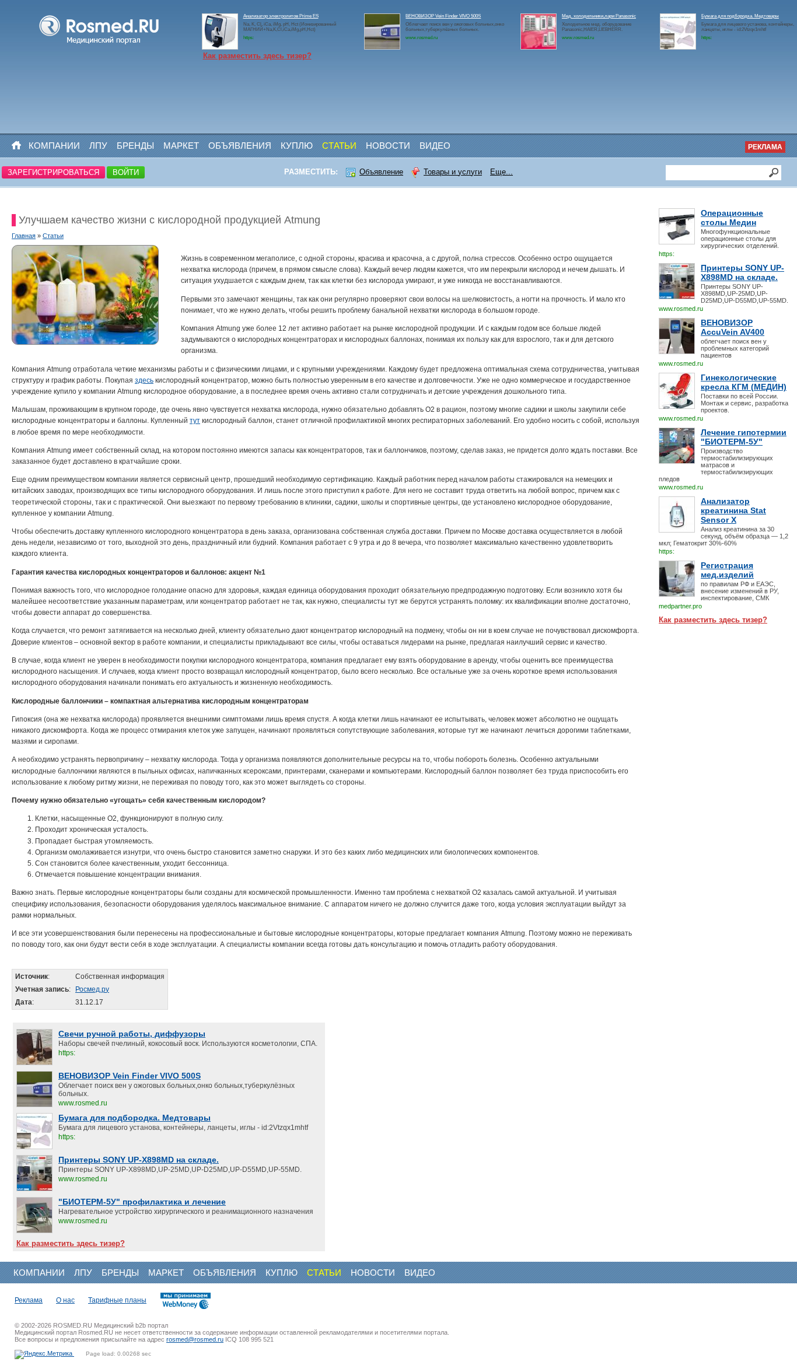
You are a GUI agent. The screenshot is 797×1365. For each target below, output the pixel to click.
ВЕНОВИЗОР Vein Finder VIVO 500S (443, 16)
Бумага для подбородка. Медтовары (740, 16)
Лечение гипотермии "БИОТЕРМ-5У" (743, 437)
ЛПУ (98, 145)
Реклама (765, 147)
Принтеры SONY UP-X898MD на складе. (742, 272)
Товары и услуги (453, 171)
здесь (144, 380)
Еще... (501, 171)
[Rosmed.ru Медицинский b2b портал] (99, 44)
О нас (65, 1300)
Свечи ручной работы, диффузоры (131, 1033)
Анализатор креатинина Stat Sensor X (733, 510)
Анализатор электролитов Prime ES (281, 16)
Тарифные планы (117, 1300)
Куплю (297, 145)
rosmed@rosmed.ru (194, 1339)
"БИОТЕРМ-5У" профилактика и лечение (142, 1201)
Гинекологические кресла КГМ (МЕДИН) (743, 382)
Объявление (381, 171)
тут (195, 420)
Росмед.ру (92, 989)
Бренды (135, 145)
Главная (24, 235)
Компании (54, 145)
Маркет (181, 145)
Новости (388, 145)
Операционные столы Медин (732, 217)
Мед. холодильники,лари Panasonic (599, 16)
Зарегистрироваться (53, 172)
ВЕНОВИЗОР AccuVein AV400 (732, 327)
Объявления (239, 145)
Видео (435, 145)
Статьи (339, 145)
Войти (126, 172)
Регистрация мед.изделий (727, 570)
